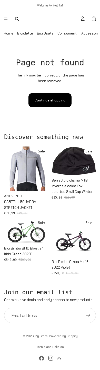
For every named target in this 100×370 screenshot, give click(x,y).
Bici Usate (45, 33)
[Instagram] (51, 358)
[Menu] (6, 19)
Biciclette (25, 33)
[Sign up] (88, 315)
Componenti (67, 33)
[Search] (17, 18)
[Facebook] (41, 358)
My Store (41, 336)
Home (8, 33)
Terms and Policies (50, 347)
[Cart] (93, 18)
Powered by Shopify (63, 336)
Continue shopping (50, 100)
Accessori (89, 33)
